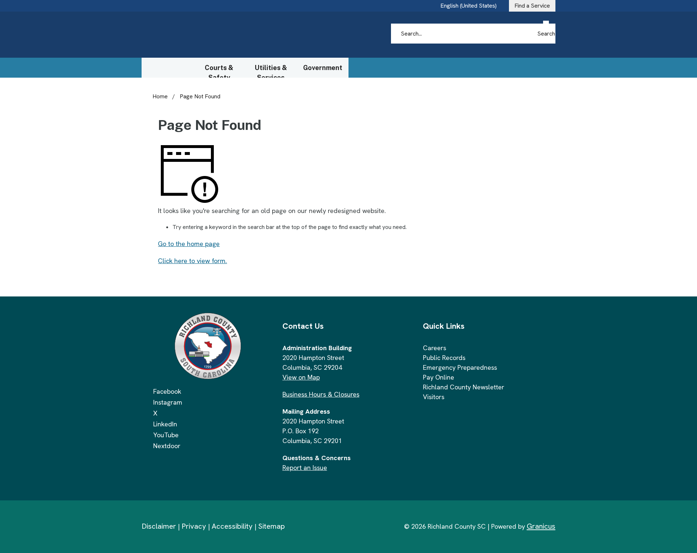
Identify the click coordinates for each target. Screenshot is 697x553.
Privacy (194, 526)
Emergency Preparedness (460, 367)
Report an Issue (304, 467)
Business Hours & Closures (320, 394)
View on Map (301, 377)
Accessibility (232, 526)
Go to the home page (189, 243)
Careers (434, 348)
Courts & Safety (219, 71)
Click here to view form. (192, 261)
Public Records (444, 357)
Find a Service (532, 5)
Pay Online (438, 377)
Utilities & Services (271, 71)
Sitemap (271, 526)
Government (322, 67)
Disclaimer (159, 526)
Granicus (541, 526)
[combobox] (471, 6)
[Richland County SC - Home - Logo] (211, 35)
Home (160, 96)
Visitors (433, 397)
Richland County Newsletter (463, 387)
